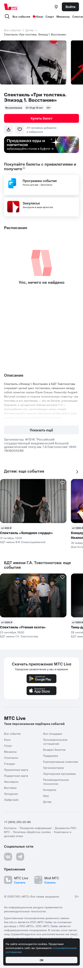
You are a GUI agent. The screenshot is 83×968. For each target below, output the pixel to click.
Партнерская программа (59, 774)
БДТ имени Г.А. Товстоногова (19, 636)
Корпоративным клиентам (60, 762)
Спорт (50, 16)
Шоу (46, 796)
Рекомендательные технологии (56, 782)
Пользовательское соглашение (55, 742)
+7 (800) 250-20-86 (17, 822)
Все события (21, 16)
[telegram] (20, 857)
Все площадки (52, 734)
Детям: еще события (24, 471)
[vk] (8, 857)
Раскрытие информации (36, 828)
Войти (70, 6)
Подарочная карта (16, 776)
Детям (29, 30)
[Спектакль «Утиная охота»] (33, 596)
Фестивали (11, 782)
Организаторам (53, 768)
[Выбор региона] (56, 7)
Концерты (49, 790)
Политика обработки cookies (32, 832)
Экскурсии (11, 794)
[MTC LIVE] (11, 7)
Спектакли (11, 758)
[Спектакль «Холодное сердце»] (33, 501)
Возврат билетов (54, 750)
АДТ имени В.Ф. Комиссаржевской (22, 542)
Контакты (10, 828)
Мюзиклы (63, 16)
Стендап (9, 764)
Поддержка (50, 756)
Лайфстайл (11, 800)
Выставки (10, 788)
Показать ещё (41, 430)
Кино (39, 16)
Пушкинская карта (16, 770)
